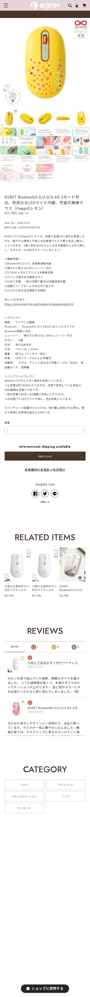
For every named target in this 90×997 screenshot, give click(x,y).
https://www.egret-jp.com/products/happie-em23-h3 (39, 304)
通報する (45, 502)
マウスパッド (65, 784)
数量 (7, 422)
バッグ (65, 796)
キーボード (24, 808)
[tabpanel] (45, 63)
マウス (24, 784)
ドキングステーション (24, 796)
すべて (15, 647)
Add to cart (45, 456)
